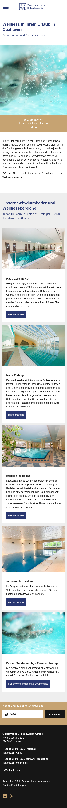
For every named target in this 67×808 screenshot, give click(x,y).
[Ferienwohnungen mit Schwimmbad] (33, 636)
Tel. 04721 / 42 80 (12, 752)
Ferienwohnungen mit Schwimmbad (28, 683)
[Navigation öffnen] (5, 7)
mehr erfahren (16, 314)
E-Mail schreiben (12, 770)
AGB (17, 781)
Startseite (7, 781)
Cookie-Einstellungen (14, 785)
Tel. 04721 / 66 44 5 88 (15, 762)
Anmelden (54, 714)
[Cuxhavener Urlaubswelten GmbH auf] (4, 797)
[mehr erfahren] (33, 252)
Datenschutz (29, 781)
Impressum (44, 781)
